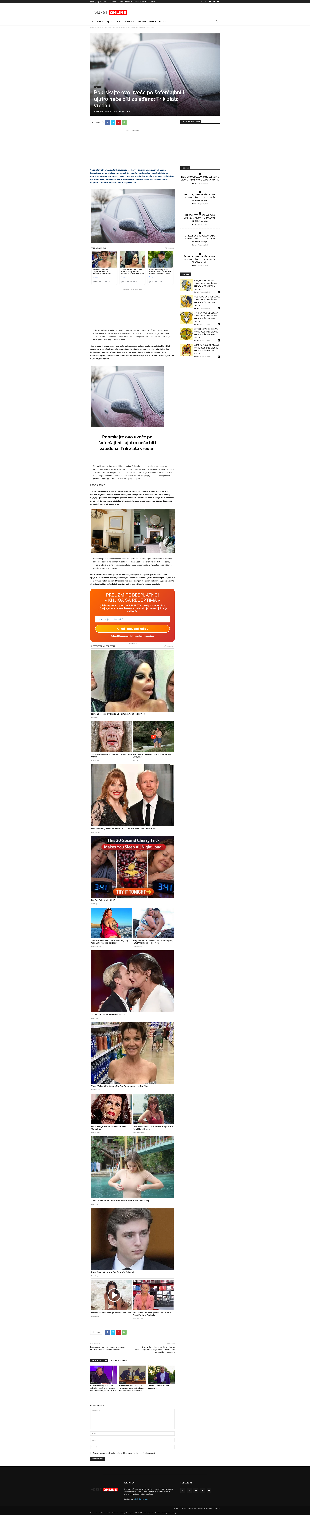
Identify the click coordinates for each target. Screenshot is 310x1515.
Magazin (142, 21)
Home (92, 27)
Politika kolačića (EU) (141, 2)
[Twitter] (206, 1)
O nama (120, 2)
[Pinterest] (118, 122)
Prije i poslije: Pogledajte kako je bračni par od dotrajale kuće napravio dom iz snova (108, 1348)
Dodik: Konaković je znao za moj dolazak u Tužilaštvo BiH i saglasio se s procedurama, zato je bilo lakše (103, 1388)
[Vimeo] (210, 1)
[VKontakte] (214, 1)
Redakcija (99, 111)
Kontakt (152, 2)
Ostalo (162, 21)
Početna (113, 2)
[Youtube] (218, 1)
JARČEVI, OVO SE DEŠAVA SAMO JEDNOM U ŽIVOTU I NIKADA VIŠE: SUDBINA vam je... (200, 218)
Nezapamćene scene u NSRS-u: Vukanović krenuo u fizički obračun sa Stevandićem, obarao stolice (131, 1388)
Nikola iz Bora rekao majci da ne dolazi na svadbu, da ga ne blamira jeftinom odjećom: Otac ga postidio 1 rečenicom (155, 1349)
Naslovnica (97, 21)
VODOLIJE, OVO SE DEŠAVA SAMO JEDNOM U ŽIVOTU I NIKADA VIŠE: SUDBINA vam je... (200, 197)
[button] (217, 22)
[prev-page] (91, 1395)
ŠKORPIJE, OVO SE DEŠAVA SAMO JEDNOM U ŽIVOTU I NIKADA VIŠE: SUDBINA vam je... (200, 259)
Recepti (152, 21)
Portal (194, 183)
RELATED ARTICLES (99, 1361)
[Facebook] (202, 1)
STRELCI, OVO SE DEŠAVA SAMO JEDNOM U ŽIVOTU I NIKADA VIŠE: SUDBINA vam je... (200, 239)
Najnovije (100, 27)
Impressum (128, 2)
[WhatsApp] (124, 122)
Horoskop (129, 21)
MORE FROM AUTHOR (118, 1361)
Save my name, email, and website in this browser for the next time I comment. (124, 1453)
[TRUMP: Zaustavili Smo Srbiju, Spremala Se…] (161, 1375)
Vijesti (109, 21)
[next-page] (95, 1395)
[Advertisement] (132, 149)
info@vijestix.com (141, 1499)
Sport (118, 21)
